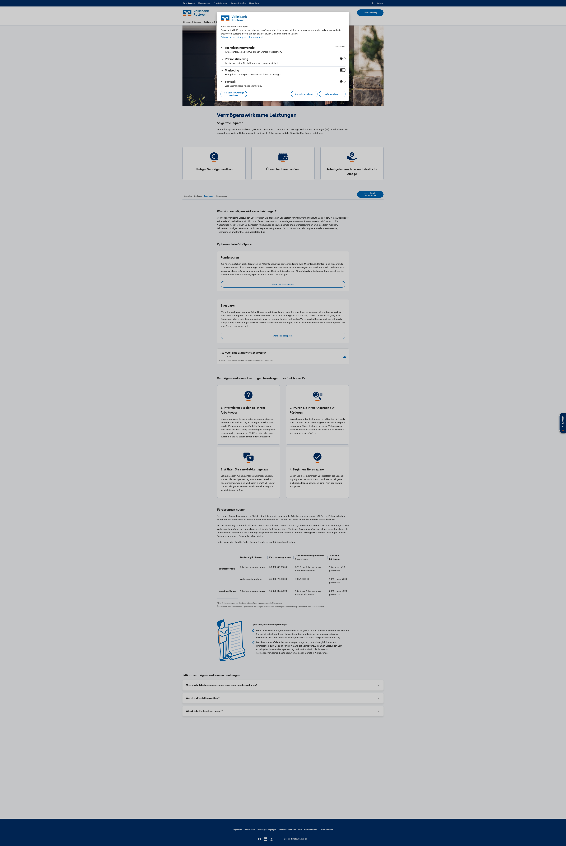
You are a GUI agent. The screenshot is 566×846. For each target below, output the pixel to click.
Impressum (255, 37)
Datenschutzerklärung (232, 37)
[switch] (342, 58)
